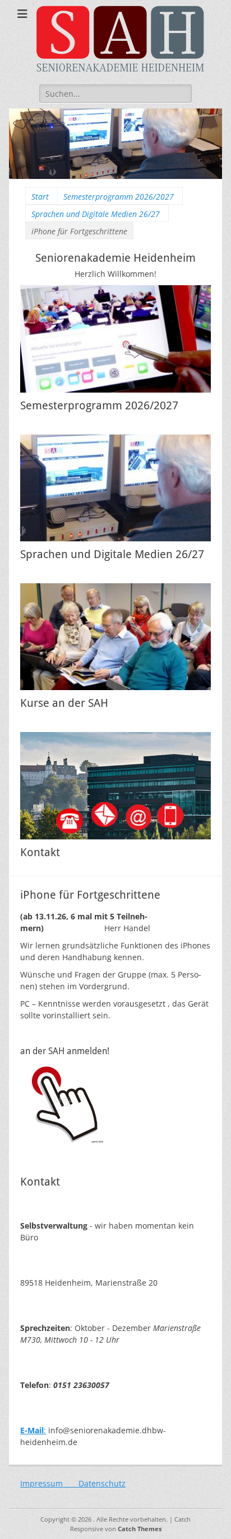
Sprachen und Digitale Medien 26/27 (95, 214)
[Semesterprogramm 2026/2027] (115, 338)
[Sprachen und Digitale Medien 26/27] (115, 488)
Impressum (49, 1483)
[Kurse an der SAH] (115, 636)
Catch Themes (139, 1528)
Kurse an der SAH (64, 703)
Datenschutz (102, 1483)
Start (40, 196)
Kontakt (40, 852)
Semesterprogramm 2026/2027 (118, 196)
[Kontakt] (115, 785)
